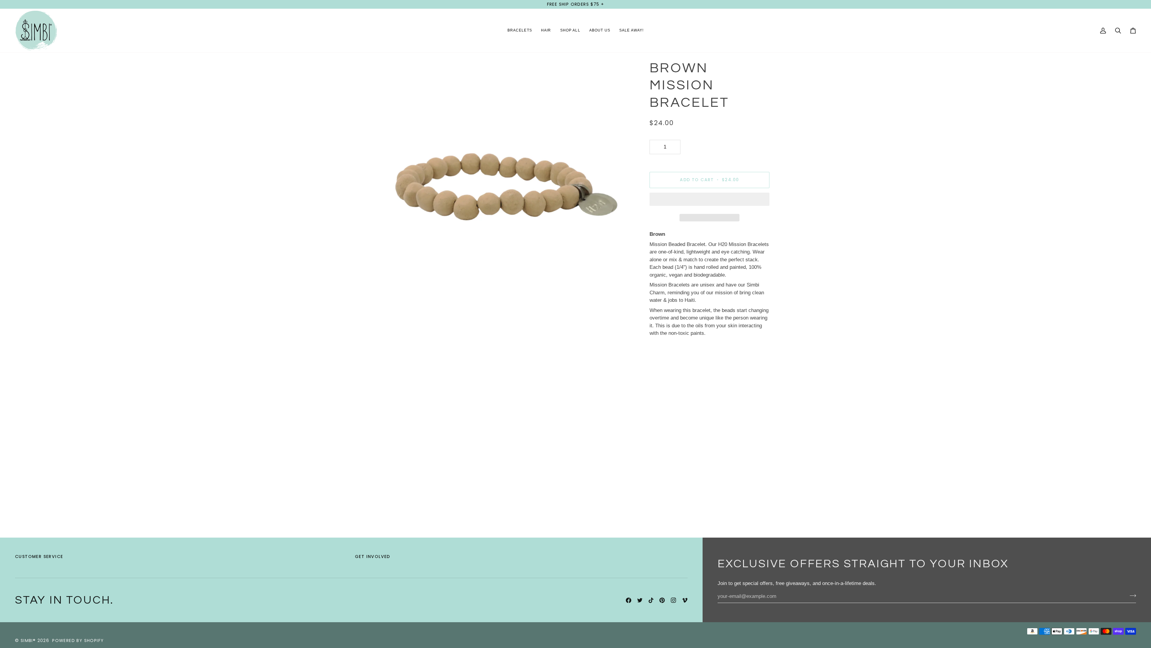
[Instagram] (673, 600)
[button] (520, 30)
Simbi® (28, 641)
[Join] (1131, 596)
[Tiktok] (651, 600)
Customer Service (39, 557)
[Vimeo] (685, 600)
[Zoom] (384, 301)
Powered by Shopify (78, 641)
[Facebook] (628, 600)
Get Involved (372, 557)
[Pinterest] (662, 600)
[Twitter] (640, 600)
